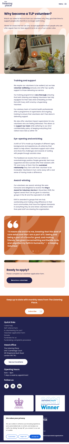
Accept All (35, 436)
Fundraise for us (10, 338)
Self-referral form (11, 328)
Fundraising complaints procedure (17, 340)
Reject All (23, 436)
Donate (7, 335)
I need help (8, 326)
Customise (11, 436)
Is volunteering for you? (13, 330)
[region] (23, 427)
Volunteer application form (14, 333)
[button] (62, 4)
